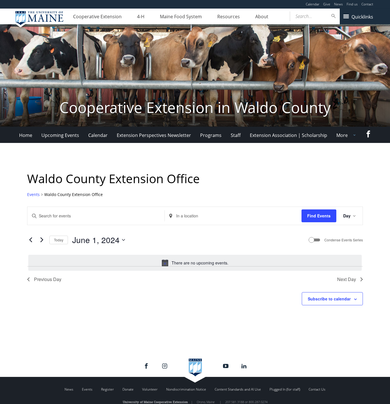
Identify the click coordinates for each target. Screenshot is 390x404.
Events (33, 194)
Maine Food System (181, 16)
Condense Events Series (343, 240)
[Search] (333, 16)
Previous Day (47, 279)
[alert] (195, 263)
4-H (140, 16)
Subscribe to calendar (329, 299)
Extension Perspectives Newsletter (154, 135)
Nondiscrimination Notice (186, 389)
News (338, 4)
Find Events (319, 216)
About (261, 16)
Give (326, 4)
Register (107, 389)
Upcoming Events (60, 135)
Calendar (312, 4)
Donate (128, 389)
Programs (211, 135)
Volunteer (150, 389)
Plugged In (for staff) (285, 389)
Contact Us (317, 389)
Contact (367, 4)
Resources (228, 16)
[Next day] (41, 240)
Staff (236, 135)
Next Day (346, 279)
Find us (352, 4)
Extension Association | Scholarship (288, 135)
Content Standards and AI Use (238, 389)
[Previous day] (30, 240)
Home (25, 135)
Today (58, 239)
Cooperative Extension (97, 16)
